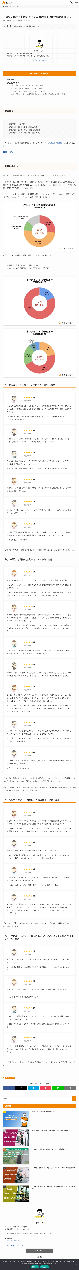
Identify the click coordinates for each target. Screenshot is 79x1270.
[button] (9, 1088)
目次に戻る (9, 152)
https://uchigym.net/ (55, 143)
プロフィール (39, 1251)
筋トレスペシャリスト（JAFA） (17, 1245)
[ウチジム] (7, 2)
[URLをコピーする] (70, 1088)
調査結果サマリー (14, 83)
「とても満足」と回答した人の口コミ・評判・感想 (26, 86)
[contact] (41, 1257)
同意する (35, 1267)
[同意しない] (76, 1265)
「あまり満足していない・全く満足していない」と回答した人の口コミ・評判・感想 (37, 94)
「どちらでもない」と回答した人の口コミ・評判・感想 (28, 91)
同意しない (44, 1267)
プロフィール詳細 (40, 60)
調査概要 (10, 79)
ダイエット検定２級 (13, 1240)
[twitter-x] (38, 1257)
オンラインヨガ (10, 1077)
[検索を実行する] (74, 1098)
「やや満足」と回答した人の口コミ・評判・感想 (26, 88)
